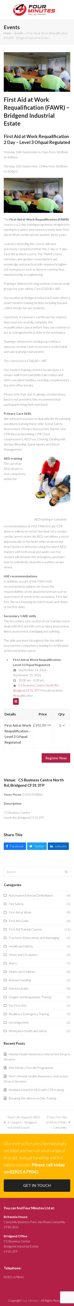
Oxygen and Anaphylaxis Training (30, 997)
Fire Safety (16, 904)
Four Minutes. (30, 1300)
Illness (13, 963)
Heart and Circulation (23, 954)
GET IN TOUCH (37, 1185)
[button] (15, 846)
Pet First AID (18, 1005)
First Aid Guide (19, 921)
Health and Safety (21, 946)
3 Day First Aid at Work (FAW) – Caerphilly (56, 1122)
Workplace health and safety (28, 1031)
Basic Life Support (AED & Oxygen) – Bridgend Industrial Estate (22, 1122)
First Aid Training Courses (25, 929)
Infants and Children (22, 971)
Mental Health (18, 988)
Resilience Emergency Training (29, 1014)
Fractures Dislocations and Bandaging (34, 938)
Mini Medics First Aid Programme (30, 1067)
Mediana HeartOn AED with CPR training (36, 1090)
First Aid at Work (20, 912)
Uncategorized (18, 1022)
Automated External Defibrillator (31, 895)
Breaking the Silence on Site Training (32, 1098)
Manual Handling (20, 980)
